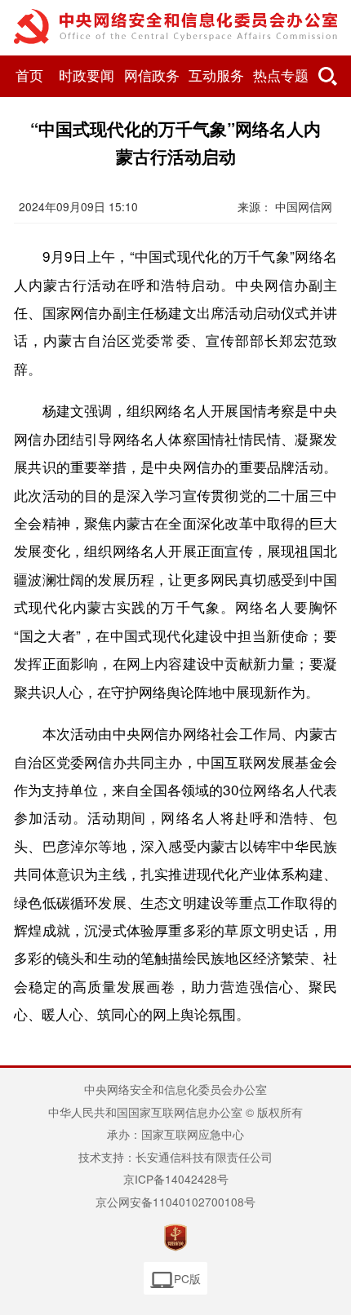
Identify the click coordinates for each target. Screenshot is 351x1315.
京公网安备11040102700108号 (175, 1201)
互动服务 (216, 76)
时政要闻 (86, 76)
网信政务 (152, 76)
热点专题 (281, 76)
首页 (29, 76)
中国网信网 (303, 206)
